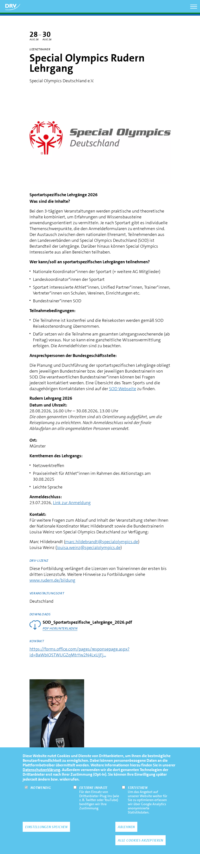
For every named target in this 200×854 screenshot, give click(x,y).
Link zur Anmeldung (72, 503)
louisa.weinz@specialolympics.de (88, 547)
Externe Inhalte (93, 787)
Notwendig (40, 787)
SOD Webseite (122, 389)
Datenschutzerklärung (41, 769)
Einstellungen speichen (46, 827)
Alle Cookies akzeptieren (140, 840)
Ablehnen (126, 827)
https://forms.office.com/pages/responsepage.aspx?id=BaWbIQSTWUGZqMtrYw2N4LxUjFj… (80, 652)
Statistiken (138, 787)
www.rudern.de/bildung (52, 580)
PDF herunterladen (60, 628)
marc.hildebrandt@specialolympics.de (101, 542)
